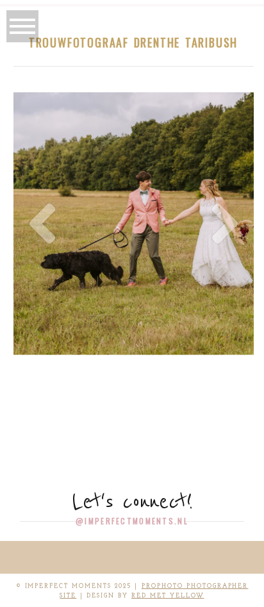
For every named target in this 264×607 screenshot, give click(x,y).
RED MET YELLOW (167, 596)
